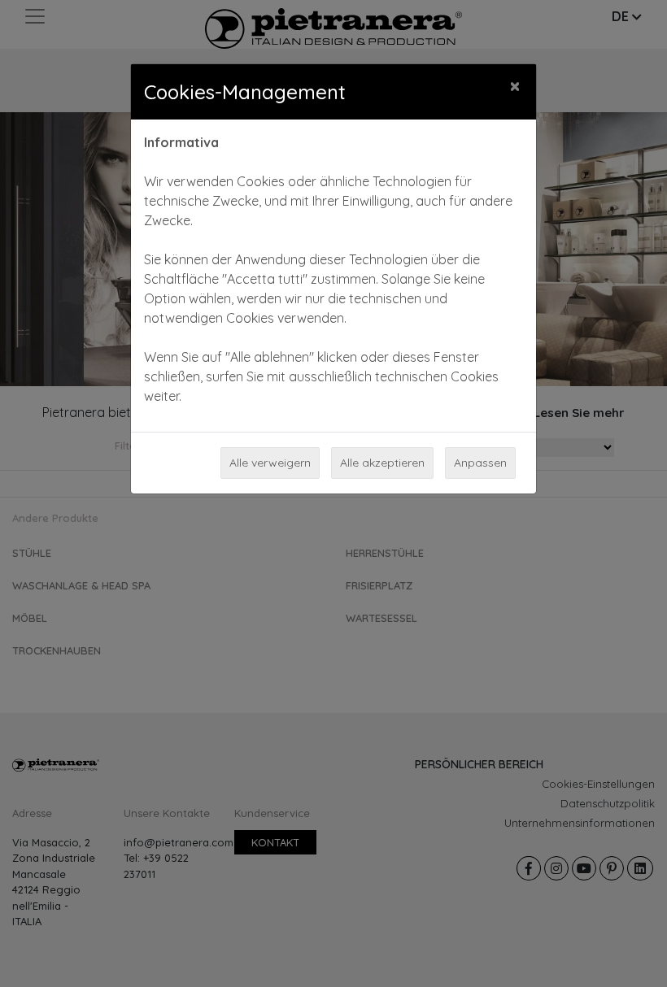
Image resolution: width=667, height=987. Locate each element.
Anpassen (480, 462)
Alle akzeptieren (382, 462)
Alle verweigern (270, 462)
